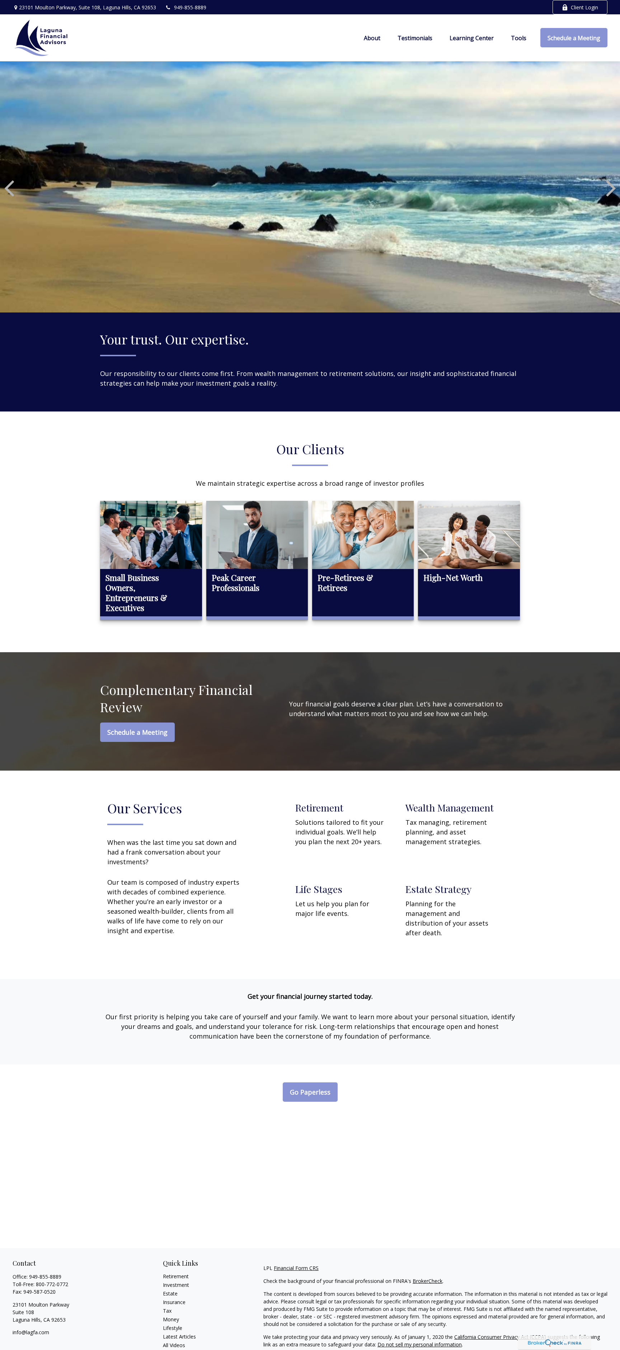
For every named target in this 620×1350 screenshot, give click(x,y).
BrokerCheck (427, 1281)
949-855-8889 (190, 7)
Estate (170, 1293)
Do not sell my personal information (419, 1344)
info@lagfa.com (31, 1332)
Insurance (174, 1302)
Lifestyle (172, 1328)
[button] (372, 37)
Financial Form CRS (296, 1268)
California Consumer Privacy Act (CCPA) (500, 1336)
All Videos (174, 1345)
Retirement (176, 1276)
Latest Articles (179, 1336)
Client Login (584, 7)
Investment (176, 1284)
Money (171, 1319)
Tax (167, 1310)
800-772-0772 (52, 1284)
